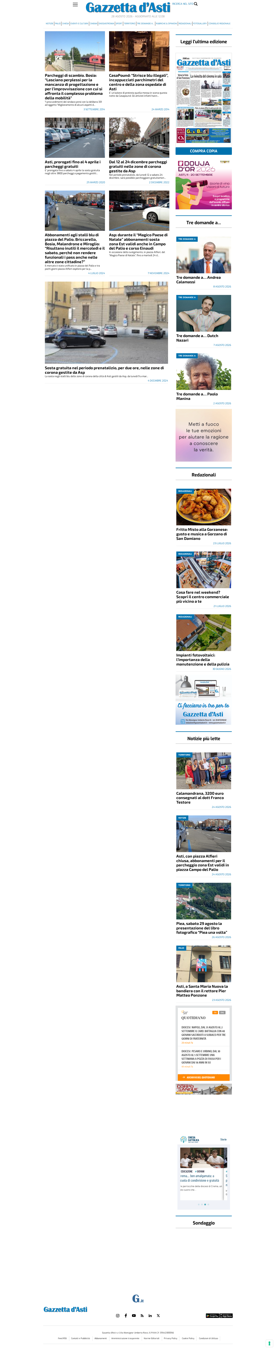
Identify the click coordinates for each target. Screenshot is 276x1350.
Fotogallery (200, 23)
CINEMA (93, 23)
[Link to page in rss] (142, 1315)
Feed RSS (62, 1338)
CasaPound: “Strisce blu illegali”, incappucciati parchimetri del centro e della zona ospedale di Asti (138, 82)
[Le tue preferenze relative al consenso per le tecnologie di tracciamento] (269, 1343)
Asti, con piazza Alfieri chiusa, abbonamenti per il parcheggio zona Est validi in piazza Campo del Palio (202, 863)
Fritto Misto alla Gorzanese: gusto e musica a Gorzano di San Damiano (202, 534)
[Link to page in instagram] (117, 1315)
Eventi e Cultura (79, 23)
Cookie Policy (188, 1338)
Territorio (129, 23)
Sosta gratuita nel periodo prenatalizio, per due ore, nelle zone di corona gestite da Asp (104, 370)
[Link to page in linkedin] (150, 1315)
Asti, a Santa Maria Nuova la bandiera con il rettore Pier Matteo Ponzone (202, 990)
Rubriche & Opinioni (166, 23)
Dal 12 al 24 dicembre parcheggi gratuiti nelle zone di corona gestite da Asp (138, 166)
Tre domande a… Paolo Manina (197, 396)
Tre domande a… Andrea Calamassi (198, 279)
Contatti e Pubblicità (80, 1338)
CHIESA (65, 23)
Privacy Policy (170, 1338)
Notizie (49, 23)
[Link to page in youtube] (134, 1315)
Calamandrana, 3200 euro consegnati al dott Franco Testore (200, 798)
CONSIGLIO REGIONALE (219, 23)
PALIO (58, 23)
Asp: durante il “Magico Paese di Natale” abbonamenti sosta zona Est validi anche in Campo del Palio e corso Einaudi (138, 241)
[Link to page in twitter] (158, 1315)
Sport (119, 23)
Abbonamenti (100, 1338)
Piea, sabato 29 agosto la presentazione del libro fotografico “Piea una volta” (201, 928)
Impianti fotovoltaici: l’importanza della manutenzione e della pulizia (202, 659)
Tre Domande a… (145, 23)
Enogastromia (106, 23)
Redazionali (185, 23)
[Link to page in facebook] (126, 1315)
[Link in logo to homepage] (74, 1309)
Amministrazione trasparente (125, 1338)
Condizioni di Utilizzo (208, 1338)
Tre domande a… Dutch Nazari (197, 337)
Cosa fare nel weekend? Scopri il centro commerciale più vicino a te (202, 596)
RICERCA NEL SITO (182, 3)
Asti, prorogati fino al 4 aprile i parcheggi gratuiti (73, 164)
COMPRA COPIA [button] (203, 151)
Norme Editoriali (152, 1338)
